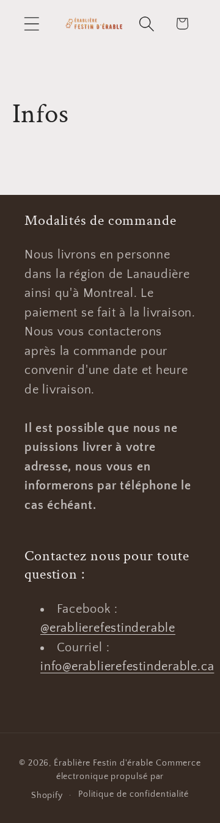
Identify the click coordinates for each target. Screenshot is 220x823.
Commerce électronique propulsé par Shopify (116, 779)
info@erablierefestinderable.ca (127, 666)
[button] (31, 23)
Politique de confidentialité (133, 794)
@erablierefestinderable (107, 628)
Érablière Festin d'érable (103, 763)
